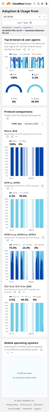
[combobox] (19, 17)
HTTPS (36, 98)
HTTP (36, 74)
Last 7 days (26, 23)
